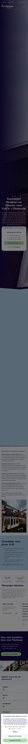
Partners (19, 728)
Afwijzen (15, 731)
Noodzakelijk (9, 726)
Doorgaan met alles (15, 740)
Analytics (16, 726)
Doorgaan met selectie (15, 736)
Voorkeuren (13, 728)
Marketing (23, 726)
